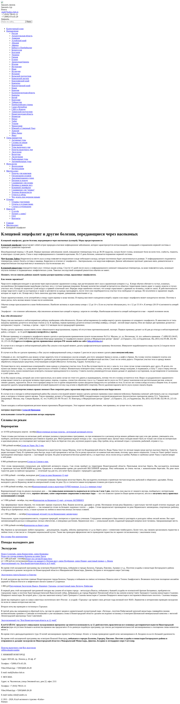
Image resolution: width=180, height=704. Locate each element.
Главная (9, 223)
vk (2, 650)
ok (8, 650)
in (12, 650)
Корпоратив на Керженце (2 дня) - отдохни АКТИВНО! (58, 500)
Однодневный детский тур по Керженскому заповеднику (52, 514)
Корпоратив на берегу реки (36, 525)
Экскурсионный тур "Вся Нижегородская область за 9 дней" (28, 563)
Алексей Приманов (31, 410)
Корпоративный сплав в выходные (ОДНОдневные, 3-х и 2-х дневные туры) (67, 486)
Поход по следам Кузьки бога (39, 559)
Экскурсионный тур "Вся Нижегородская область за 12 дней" (29, 620)
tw (6, 650)
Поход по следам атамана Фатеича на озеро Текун (23, 556)
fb (4, 650)
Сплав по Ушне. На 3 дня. (32, 445)
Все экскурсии (29, 648)
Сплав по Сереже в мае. (38, 461)
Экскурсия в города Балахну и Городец (18, 575)
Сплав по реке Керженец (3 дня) (53, 475)
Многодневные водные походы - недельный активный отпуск (65, 432)
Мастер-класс (12, 225)
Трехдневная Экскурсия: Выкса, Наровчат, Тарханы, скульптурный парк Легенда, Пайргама (51, 586)
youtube (16, 650)
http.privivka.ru (94, 341)
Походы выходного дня (11, 648)
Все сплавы (6, 537)
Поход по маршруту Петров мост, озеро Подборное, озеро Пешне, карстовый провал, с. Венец (70, 561)
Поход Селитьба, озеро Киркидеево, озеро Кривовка (24, 554)
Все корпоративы (20, 537)
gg (10, 650)
